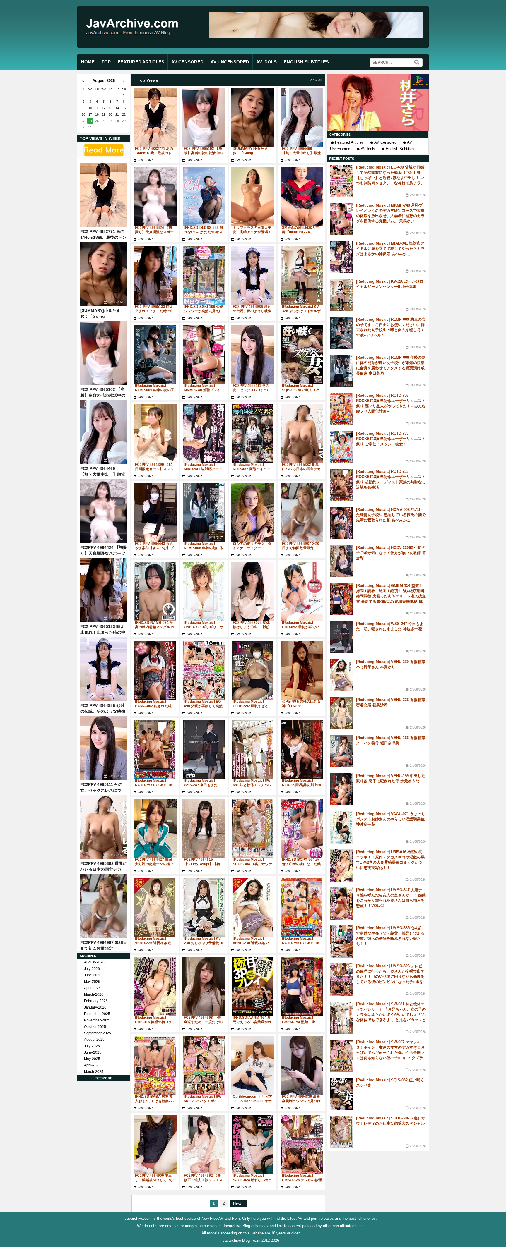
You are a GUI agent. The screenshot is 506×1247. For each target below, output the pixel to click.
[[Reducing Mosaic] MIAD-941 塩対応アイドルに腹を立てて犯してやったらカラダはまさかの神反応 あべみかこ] (203, 433)
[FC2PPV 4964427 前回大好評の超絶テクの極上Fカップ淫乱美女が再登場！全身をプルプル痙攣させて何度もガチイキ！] (155, 828)
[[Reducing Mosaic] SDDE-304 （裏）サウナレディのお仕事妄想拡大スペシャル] (252, 828)
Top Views (148, 80)
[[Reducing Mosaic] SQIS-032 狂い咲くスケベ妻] (302, 354)
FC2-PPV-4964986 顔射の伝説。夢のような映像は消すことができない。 (102, 711)
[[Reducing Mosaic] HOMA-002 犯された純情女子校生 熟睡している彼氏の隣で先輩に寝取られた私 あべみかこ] (155, 670)
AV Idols (368, 149)
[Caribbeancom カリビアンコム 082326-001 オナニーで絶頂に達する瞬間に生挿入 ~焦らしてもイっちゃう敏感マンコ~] (252, 1065)
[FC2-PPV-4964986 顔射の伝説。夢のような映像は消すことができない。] (103, 669)
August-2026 (94, 962)
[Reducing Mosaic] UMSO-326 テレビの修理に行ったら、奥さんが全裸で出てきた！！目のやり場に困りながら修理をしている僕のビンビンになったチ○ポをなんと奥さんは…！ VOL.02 (390, 976)
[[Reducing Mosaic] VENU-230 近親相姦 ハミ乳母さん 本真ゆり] (252, 907)
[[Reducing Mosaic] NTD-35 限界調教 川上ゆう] (302, 749)
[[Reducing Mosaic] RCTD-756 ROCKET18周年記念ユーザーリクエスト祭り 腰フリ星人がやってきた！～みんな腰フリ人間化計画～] (302, 907)
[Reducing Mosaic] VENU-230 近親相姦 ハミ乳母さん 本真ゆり (251, 943)
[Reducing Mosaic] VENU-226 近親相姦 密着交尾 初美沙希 (153, 943)
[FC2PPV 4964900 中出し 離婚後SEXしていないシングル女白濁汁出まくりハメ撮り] (155, 1144)
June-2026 (92, 975)
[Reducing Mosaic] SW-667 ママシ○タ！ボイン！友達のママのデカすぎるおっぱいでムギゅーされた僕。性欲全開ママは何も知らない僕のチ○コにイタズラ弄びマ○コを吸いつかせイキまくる (390, 1052)
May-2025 (92, 1059)
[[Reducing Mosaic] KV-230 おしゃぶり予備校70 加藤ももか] (203, 907)
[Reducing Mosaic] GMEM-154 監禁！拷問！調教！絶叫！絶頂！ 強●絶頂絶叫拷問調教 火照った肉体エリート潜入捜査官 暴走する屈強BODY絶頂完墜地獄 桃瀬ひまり (391, 596)
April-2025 (92, 1065)
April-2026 (92, 988)
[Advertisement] (378, 102)
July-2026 (92, 969)
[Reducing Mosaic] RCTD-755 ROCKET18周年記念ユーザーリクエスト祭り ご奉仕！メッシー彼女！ (390, 438)
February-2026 (96, 1001)
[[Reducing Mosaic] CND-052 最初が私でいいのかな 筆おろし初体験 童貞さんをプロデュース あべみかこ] (302, 591)
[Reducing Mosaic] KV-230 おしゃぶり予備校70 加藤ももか (203, 943)
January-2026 (95, 1007)
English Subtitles (400, 149)
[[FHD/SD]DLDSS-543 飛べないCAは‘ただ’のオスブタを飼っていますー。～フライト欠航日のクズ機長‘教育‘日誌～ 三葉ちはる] (203, 196)
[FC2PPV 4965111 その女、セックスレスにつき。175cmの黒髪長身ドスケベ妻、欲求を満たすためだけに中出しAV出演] (103, 748)
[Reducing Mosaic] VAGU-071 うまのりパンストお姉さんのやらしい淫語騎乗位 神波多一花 (390, 819)
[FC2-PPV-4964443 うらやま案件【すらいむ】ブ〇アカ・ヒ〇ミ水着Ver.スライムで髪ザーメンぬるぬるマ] (155, 512)
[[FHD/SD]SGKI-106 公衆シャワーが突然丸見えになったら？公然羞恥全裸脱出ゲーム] (203, 275)
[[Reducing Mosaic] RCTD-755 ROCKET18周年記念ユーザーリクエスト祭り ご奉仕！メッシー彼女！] (341, 447)
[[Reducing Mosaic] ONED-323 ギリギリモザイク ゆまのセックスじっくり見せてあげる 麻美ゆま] (203, 591)
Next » (238, 1203)
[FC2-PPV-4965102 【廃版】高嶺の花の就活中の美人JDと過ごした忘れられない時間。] (103, 353)
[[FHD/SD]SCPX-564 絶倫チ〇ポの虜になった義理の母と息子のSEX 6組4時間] (302, 828)
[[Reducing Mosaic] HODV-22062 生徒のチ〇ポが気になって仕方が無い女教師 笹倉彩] (341, 561)
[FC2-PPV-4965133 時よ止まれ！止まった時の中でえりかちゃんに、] (103, 590)
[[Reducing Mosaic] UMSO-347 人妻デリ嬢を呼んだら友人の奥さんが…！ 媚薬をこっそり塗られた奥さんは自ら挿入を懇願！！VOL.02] (341, 903)
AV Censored (385, 142)
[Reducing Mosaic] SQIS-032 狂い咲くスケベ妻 (300, 390)
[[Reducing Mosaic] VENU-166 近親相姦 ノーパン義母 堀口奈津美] (341, 751)
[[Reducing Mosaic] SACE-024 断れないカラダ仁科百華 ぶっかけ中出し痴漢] (252, 1144)
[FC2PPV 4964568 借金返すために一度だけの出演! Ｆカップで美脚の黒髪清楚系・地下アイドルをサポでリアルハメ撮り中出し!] (203, 986)
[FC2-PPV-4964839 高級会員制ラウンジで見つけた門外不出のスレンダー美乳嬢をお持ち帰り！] (302, 1065)
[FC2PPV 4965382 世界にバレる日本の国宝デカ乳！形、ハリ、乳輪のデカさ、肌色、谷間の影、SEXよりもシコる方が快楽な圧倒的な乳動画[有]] (103, 827)
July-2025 (92, 1046)
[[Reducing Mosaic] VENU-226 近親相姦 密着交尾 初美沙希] (155, 907)
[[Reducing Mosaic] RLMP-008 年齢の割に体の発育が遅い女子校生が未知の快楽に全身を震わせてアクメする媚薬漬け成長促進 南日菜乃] (203, 512)
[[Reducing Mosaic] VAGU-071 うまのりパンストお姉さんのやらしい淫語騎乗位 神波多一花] (341, 827)
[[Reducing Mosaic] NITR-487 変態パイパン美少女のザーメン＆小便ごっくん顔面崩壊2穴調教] (252, 433)
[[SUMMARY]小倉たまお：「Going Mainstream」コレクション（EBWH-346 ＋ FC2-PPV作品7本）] (103, 274)
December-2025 (97, 1014)
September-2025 (97, 1033)
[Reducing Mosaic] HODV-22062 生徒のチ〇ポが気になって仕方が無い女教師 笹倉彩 (391, 552)
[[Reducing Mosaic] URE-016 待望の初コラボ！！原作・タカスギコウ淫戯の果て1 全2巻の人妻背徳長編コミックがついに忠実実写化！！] (155, 986)
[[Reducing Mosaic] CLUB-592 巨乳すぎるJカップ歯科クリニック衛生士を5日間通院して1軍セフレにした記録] (252, 670)
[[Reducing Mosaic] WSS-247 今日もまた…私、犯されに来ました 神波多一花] (203, 749)
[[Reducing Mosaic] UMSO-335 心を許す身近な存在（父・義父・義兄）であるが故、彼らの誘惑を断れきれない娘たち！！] (341, 941)
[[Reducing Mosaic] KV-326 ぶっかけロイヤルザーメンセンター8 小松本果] (302, 275)
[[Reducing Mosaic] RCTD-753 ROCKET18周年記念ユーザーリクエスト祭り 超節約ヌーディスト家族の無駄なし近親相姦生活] (155, 749)
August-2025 (94, 1040)
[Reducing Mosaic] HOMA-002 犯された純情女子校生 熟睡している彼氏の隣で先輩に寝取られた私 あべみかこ (391, 514)
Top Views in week (100, 138)
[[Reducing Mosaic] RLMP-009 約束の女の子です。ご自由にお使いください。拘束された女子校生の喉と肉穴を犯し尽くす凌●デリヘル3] (155, 354)
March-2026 (93, 994)
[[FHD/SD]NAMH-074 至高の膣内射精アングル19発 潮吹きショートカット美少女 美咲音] (155, 591)
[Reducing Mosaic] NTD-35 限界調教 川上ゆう (301, 785)
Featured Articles (349, 142)
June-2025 (92, 1052)
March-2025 (93, 1072)
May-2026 (92, 982)
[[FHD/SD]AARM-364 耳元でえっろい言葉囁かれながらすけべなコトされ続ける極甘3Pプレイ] (252, 986)
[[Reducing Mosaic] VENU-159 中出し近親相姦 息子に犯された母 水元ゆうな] (341, 789)
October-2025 (95, 1027)
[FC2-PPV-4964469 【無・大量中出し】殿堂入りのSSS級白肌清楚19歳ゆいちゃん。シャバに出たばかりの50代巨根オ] (103, 432)
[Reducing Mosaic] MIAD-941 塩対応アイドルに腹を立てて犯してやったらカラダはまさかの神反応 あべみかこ (390, 248)
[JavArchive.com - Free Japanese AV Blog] (134, 40)
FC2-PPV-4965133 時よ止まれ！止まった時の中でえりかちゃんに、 (102, 632)
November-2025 (97, 1020)
